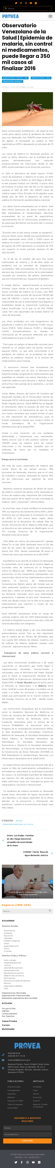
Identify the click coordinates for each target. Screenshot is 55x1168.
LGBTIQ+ (5, 1011)
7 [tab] (35, 897)
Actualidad (8, 920)
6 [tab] (32, 897)
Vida (6, 988)
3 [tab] (23, 897)
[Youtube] (31, 3)
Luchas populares (9, 1013)
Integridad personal (12, 962)
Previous (3, 881)
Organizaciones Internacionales (16, 995)
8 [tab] (38, 897)
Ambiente (8, 933)
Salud (6, 943)
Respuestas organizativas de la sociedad (19, 998)
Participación (9, 978)
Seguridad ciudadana (13, 986)
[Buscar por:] (27, 911)
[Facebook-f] (21, 3)
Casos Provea (9, 1021)
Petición (7, 983)
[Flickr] (36, 3)
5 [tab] (29, 897)
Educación (8, 935)
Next (51, 881)
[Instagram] (26, 3)
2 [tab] (20, 897)
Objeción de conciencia (14, 975)
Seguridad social (11, 946)
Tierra (6, 948)
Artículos (7, 1003)
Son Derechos (8, 1016)
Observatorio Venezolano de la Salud (18, 824)
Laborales (8, 938)
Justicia (7, 965)
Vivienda (7, 951)
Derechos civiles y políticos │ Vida (15, 78)
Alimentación (9, 930)
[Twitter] (16, 3)
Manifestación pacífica (14, 973)
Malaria (19, 821)
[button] (50, 16)
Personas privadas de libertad (17, 980)
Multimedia (8, 1029)
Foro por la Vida (8, 1008)
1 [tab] (16, 897)
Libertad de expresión (13, 967)
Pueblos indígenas (12, 940)
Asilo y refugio (10, 960)
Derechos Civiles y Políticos (14, 955)
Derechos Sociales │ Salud (41, 78)
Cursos (6, 1025)
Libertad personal (11, 970)
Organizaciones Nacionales (12, 81)
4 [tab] (26, 897)
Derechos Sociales (10, 926)
